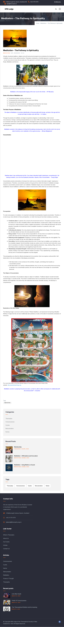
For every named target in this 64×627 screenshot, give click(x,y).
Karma (7, 432)
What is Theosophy (8, 535)
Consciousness (10, 422)
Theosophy (9, 418)
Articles (5, 545)
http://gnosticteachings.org (14, 385)
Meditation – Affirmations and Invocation (26, 456)
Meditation (6, 53)
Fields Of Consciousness (19, 600)
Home (37, 23)
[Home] (9, 8)
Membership (18, 447)
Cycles (8, 425)
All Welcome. (57, 1)
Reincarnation (10, 428)
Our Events (6, 542)
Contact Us (6, 548)
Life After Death (16, 594)
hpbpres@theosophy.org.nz (13, 522)
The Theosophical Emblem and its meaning (24, 607)
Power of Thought (8, 578)
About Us (6, 538)
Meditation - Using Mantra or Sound (24, 465)
